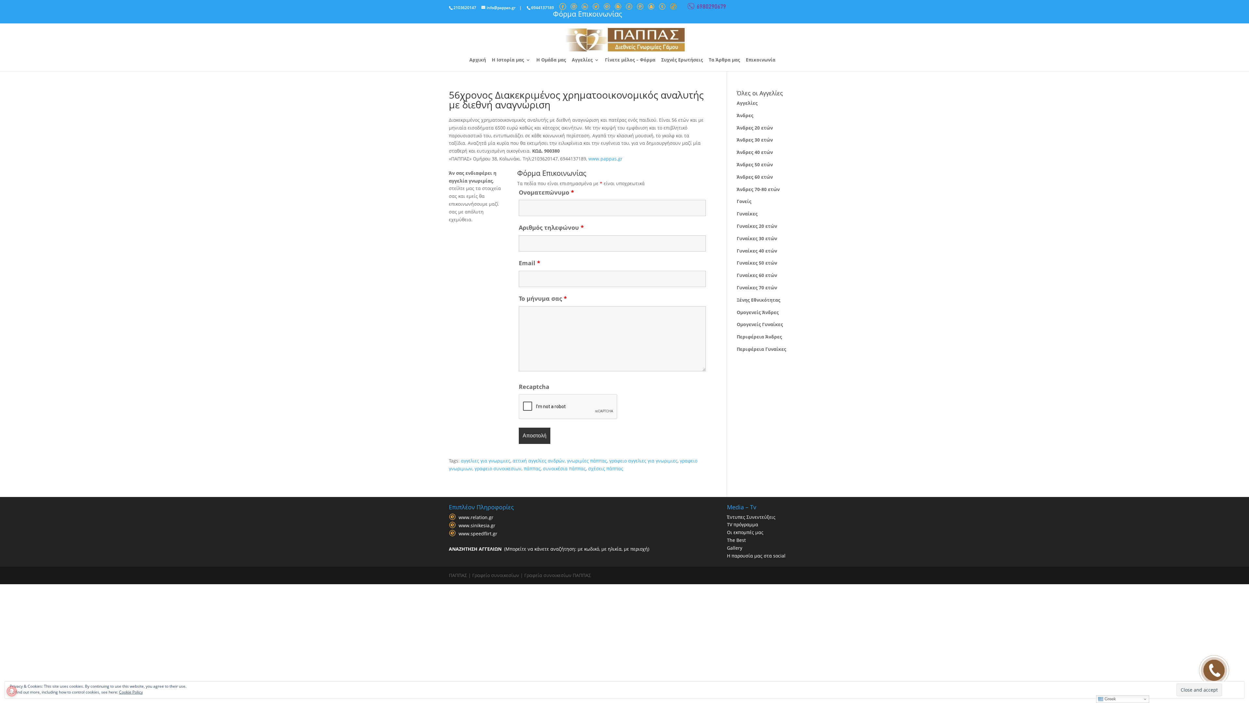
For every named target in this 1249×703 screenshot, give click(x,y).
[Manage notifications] (12, 691)
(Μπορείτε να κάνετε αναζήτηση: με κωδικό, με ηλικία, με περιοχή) (549, 549)
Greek (1109, 698)
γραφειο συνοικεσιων (498, 468)
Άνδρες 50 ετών (755, 164)
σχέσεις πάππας (605, 468)
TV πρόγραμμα (742, 524)
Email (529, 263)
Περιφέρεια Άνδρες (759, 337)
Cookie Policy (131, 692)
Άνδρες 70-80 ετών (758, 189)
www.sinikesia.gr (477, 525)
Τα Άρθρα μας (724, 60)
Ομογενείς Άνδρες (758, 312)
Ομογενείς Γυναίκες (760, 324)
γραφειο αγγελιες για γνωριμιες (643, 461)
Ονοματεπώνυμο (546, 192)
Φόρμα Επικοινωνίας (587, 14)
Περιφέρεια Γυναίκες (761, 349)
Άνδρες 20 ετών (755, 128)
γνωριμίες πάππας (587, 461)
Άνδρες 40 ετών (755, 152)
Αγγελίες (582, 60)
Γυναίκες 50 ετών (757, 263)
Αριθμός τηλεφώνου (551, 227)
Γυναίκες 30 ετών (757, 238)
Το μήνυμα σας (543, 298)
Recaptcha (534, 387)
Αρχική (477, 60)
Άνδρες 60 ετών (755, 177)
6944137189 (542, 7)
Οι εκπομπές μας (745, 532)
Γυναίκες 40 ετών (757, 251)
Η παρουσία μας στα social (756, 556)
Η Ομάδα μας (551, 60)
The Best (736, 540)
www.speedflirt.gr (478, 534)
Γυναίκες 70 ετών (757, 287)
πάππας (532, 468)
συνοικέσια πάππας (564, 468)
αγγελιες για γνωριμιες (485, 461)
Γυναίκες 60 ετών (757, 275)
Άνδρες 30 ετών (755, 140)
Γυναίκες (747, 214)
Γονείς (744, 201)
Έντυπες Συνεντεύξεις (751, 517)
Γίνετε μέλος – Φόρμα (630, 60)
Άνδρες (745, 115)
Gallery (734, 548)
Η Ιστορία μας (508, 60)
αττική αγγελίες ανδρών (539, 461)
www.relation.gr (476, 517)
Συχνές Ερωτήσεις (682, 60)
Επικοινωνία (760, 60)
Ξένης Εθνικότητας (758, 300)
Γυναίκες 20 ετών (757, 226)
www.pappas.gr (605, 159)
